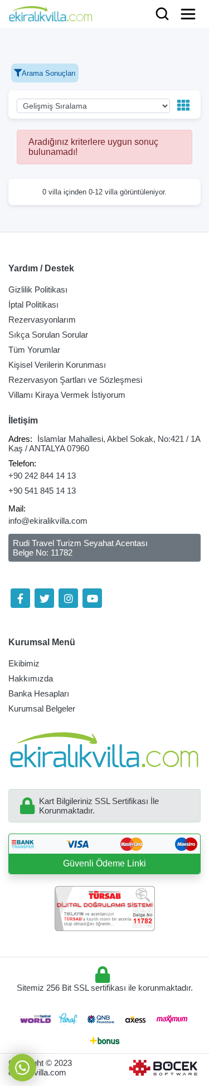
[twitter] (44, 598)
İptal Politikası (33, 304)
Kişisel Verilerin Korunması (57, 364)
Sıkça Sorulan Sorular (48, 334)
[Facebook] (20, 598)
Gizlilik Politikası (37, 289)
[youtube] (92, 598)
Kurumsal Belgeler (41, 708)
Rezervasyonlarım (42, 319)
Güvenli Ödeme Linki (104, 863)
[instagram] (68, 598)
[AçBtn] (162, 14)
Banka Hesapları (38, 693)
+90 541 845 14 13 (42, 490)
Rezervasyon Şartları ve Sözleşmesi (75, 379)
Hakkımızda (30, 678)
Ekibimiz (24, 663)
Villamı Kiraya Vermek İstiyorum (66, 395)
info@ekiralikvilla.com (48, 520)
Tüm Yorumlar (34, 349)
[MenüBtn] (188, 13)
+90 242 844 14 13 (42, 475)
